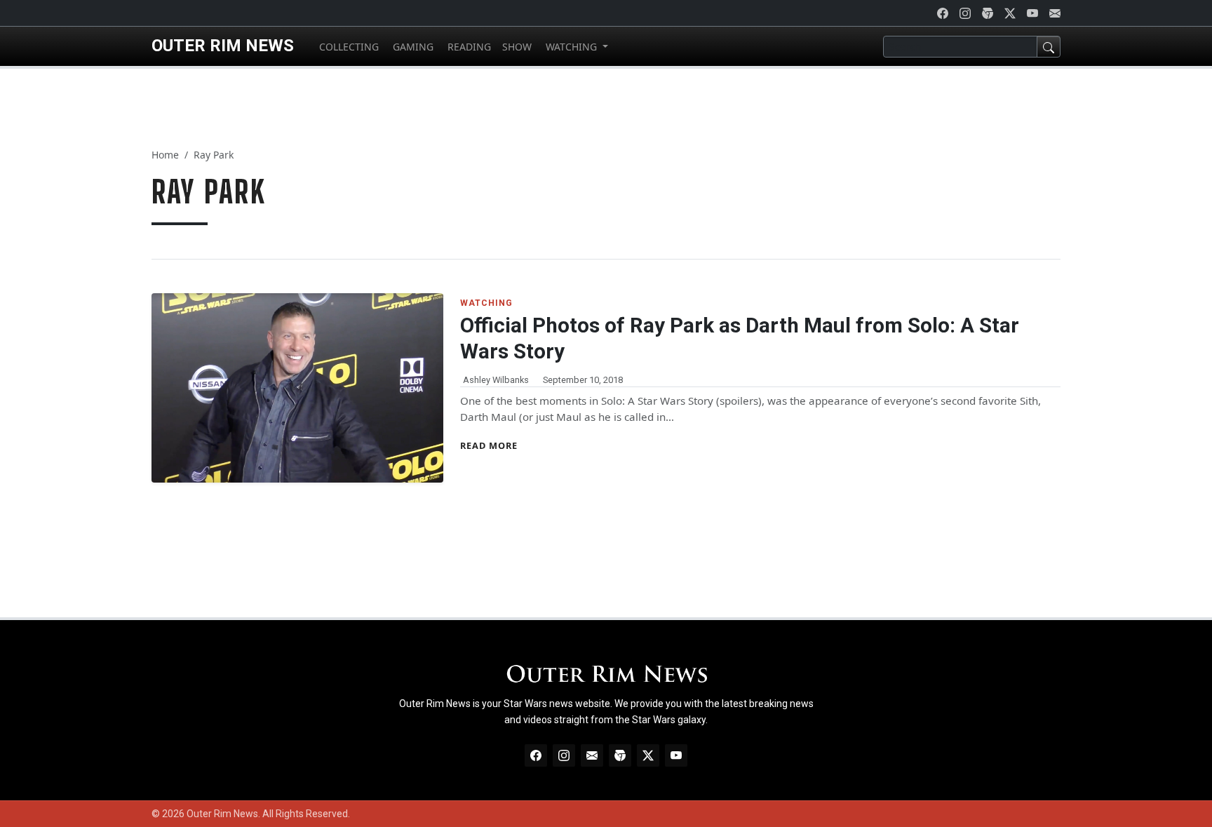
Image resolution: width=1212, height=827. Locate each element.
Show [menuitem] (517, 46)
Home (165, 154)
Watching (486, 303)
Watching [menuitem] (571, 46)
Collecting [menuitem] (347, 46)
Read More (489, 445)
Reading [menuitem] (468, 46)
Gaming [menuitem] (411, 46)
